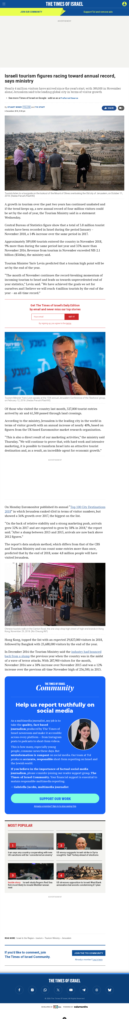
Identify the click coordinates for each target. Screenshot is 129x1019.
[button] (124, 4)
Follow (26, 107)
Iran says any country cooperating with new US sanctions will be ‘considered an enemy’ (30, 853)
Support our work (55, 798)
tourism (39, 938)
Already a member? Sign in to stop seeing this (55, 806)
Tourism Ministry (52, 938)
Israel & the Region (25, 938)
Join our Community (31, 12)
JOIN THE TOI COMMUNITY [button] (88, 953)
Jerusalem (66, 938)
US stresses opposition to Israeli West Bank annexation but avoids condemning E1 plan (78, 883)
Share (111, 108)
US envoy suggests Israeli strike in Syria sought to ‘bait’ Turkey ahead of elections (77, 853)
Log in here (98, 959)
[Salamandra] (81, 1007)
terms (68, 323)
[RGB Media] (57, 1006)
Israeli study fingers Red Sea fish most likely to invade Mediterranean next (30, 885)
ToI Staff (40, 107)
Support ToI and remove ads (98, 12)
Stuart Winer (14, 107)
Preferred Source (69, 98)
